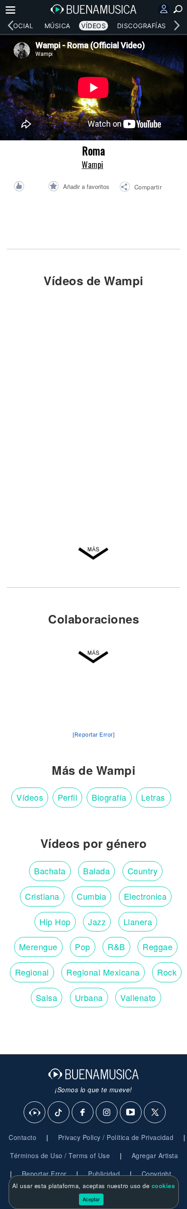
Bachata (50, 871)
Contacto (22, 1137)
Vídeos (93, 26)
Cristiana (42, 896)
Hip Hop (55, 921)
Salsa (47, 997)
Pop (82, 946)
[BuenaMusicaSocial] (35, 1113)
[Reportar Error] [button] (93, 735)
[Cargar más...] (93, 552)
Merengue (38, 946)
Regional (32, 972)
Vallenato (138, 997)
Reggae (157, 946)
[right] (176, 25)
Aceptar (91, 1199)
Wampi (92, 164)
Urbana (89, 997)
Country (143, 871)
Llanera (138, 921)
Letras (153, 797)
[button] (140, 188)
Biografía (109, 797)
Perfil (67, 797)
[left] (10, 25)
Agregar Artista (155, 1155)
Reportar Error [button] (44, 1173)
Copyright (157, 1173)
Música (57, 26)
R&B (116, 946)
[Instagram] (107, 1113)
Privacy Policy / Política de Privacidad (116, 1137)
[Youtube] (131, 1113)
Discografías (141, 26)
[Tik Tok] (59, 1113)
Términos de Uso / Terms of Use (60, 1155)
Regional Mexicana (103, 972)
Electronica (145, 896)
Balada (96, 871)
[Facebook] (83, 1113)
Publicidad (104, 1173)
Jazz (97, 921)
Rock (167, 972)
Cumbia (91, 896)
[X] (155, 1113)
